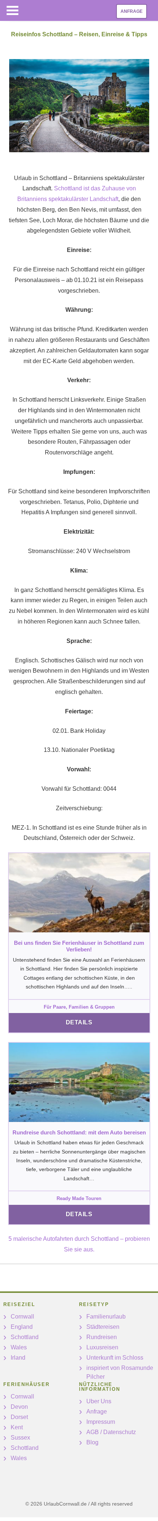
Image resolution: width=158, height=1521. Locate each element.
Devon (19, 1407)
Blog (92, 1442)
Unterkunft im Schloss (114, 1357)
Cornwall (22, 1316)
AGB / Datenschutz (111, 1432)
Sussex (20, 1437)
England (22, 1327)
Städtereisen (102, 1327)
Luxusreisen (102, 1347)
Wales (19, 1347)
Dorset (19, 1417)
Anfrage (132, 11)
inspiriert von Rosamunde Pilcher (119, 1372)
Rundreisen (101, 1337)
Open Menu (12, 10)
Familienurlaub (106, 1316)
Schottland (25, 1337)
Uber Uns (98, 1401)
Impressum (100, 1422)
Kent (17, 1427)
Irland (18, 1357)
